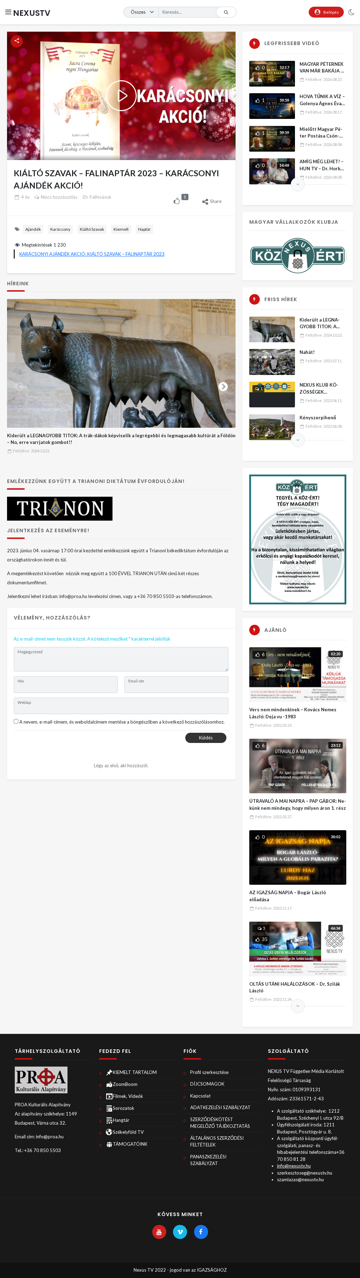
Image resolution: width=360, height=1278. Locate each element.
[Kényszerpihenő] (272, 427)
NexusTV (31, 13)
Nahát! (307, 352)
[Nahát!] (272, 362)
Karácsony (60, 229)
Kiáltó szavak (92, 229)
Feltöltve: (31, 451)
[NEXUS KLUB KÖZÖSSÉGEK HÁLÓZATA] (272, 394)
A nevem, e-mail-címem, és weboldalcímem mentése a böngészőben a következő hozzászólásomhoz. (122, 722)
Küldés (206, 737)
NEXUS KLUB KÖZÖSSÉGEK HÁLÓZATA (319, 391)
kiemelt (121, 229)
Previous (19, 385)
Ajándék (33, 229)
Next (223, 385)
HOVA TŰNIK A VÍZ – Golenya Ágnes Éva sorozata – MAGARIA (323, 103)
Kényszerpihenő (318, 417)
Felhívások (100, 197)
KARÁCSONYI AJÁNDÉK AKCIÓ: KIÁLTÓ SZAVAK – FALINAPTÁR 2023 (92, 254)
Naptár (144, 229)
